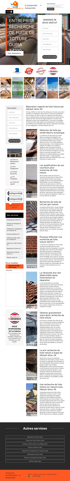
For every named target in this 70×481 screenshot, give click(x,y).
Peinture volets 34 (12, 257)
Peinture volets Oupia (35, 461)
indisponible (31, 5)
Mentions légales (52, 474)
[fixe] (8, 199)
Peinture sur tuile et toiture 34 (14, 244)
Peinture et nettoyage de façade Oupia (35, 457)
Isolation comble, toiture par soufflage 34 (13, 238)
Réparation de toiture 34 (13, 248)
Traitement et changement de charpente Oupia (35, 450)
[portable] (8, 193)
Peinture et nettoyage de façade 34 (14, 224)
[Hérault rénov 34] (15, 5)
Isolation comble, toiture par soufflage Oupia (35, 444)
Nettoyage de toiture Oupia (35, 454)
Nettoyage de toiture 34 (13, 220)
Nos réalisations (14, 53)
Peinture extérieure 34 (13, 234)
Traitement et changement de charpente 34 (14, 229)
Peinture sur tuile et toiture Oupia (35, 440)
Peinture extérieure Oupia (35, 447)
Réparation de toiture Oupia (35, 437)
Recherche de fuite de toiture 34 (13, 253)
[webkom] (34, 476)
